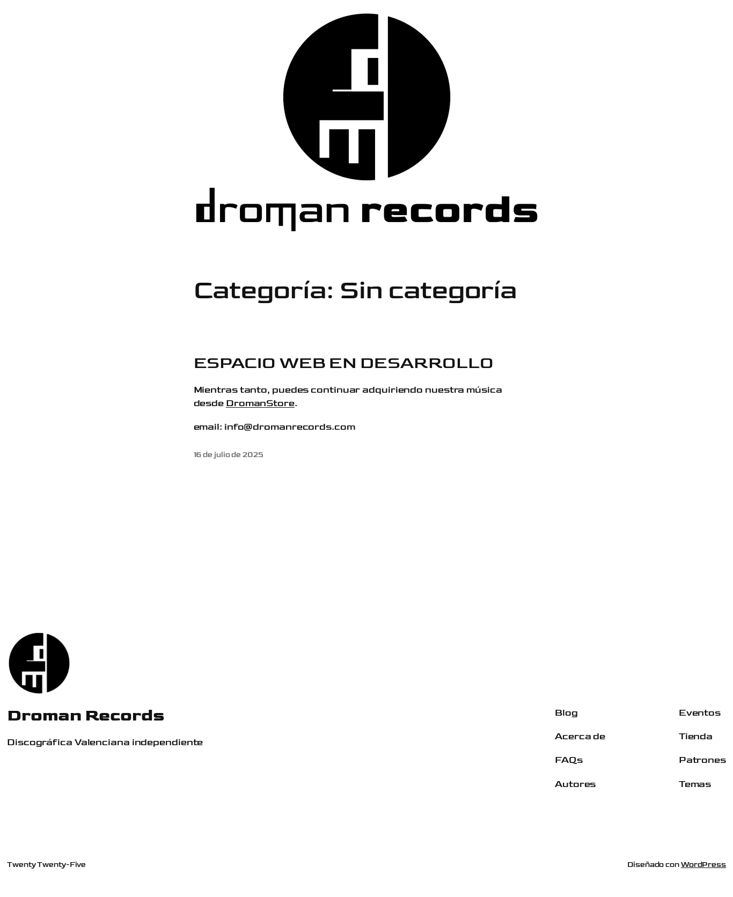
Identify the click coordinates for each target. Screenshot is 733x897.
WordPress (703, 864)
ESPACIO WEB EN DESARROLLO (344, 363)
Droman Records (85, 715)
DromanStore (260, 403)
